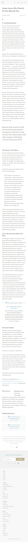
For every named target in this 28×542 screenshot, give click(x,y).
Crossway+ (5, 489)
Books (4, 472)
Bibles (4, 474)
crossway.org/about (13, 443)
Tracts (4, 476)
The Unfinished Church (14, 306)
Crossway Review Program (8, 506)
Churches (4, 488)
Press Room (5, 504)
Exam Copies (5, 508)
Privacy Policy (5, 519)
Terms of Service (6, 521)
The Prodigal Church (14, 418)
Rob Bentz (24, 15)
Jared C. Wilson (14, 420)
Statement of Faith (6, 516)
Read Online (5, 496)
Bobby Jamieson (14, 428)
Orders (4, 529)
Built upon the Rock (14, 426)
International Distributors (8, 486)
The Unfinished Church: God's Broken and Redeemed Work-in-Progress (12, 381)
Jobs (4, 518)
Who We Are (5, 513)
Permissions (5, 535)
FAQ (4, 531)
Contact (4, 526)
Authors (4, 478)
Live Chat (5, 528)
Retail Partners (6, 484)
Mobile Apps (5, 498)
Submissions (5, 533)
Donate (4, 479)
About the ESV (6, 494)
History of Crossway (7, 514)
